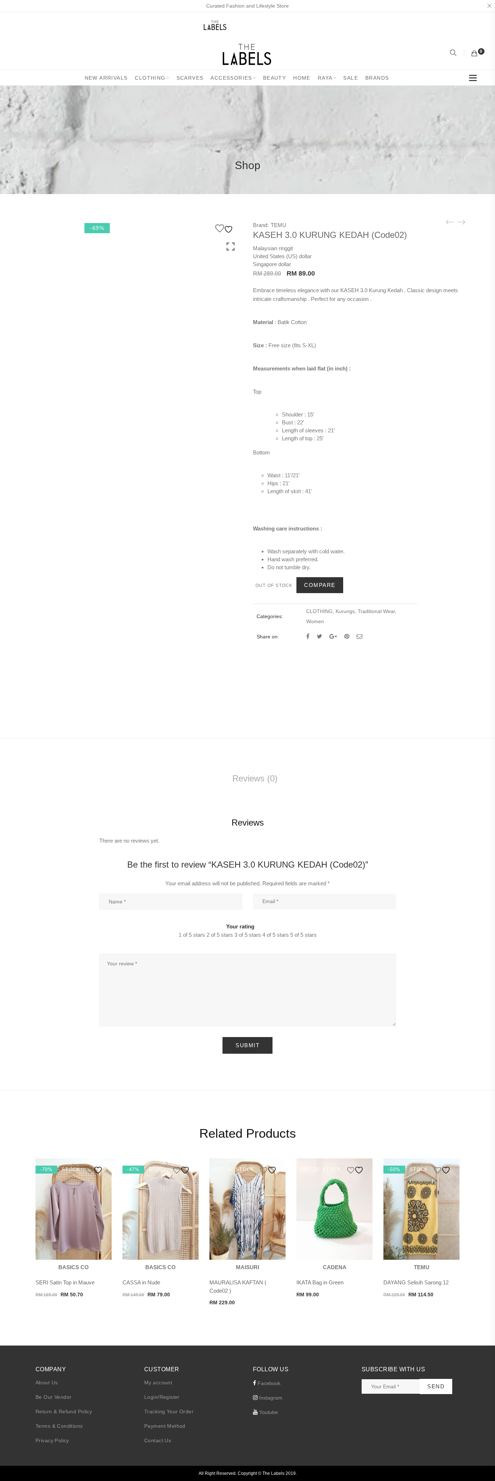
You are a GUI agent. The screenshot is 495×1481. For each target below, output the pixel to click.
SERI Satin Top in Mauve (65, 1282)
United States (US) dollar (282, 256)
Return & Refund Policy (64, 1411)
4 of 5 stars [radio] (275, 935)
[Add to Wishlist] (225, 228)
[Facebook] (307, 636)
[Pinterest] (346, 636)
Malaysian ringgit (273, 248)
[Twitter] (319, 636)
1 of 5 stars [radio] (192, 935)
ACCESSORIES (231, 78)
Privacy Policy (52, 1440)
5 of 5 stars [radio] (303, 935)
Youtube (268, 1412)
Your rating (240, 926)
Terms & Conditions (59, 1426)
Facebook (268, 1383)
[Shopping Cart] (474, 53)
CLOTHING (150, 78)
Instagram (270, 1398)
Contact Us (157, 1440)
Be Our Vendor (53, 1397)
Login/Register (162, 1397)
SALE (350, 78)
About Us (47, 1382)
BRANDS (377, 78)
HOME (302, 78)
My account (158, 1382)
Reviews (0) (255, 778)
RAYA (325, 78)
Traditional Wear (376, 611)
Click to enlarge (230, 246)
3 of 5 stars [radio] (247, 935)
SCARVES (190, 78)
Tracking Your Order (169, 1411)
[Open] (473, 79)
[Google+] (333, 636)
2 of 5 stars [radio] (220, 935)
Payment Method (165, 1426)
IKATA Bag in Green (320, 1282)
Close (489, 6)
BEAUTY (274, 78)
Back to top (481, 1461)
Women (315, 621)
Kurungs (345, 611)
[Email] (359, 636)
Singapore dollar (272, 264)
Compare (320, 585)
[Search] (454, 53)
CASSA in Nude (141, 1282)
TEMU (278, 225)
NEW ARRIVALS (106, 78)
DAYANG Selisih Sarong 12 (416, 1282)
